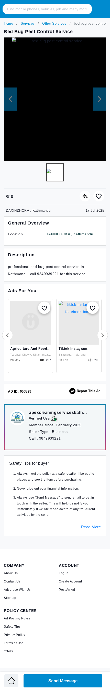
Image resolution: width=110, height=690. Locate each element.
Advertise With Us (17, 589)
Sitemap (10, 598)
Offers (8, 651)
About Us (11, 573)
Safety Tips (12, 626)
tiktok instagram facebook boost (73, 351)
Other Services (54, 23)
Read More (91, 527)
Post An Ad (67, 589)
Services (27, 23)
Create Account (70, 581)
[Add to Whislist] (44, 308)
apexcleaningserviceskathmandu (59, 412)
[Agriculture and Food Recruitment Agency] (30, 323)
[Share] (85, 196)
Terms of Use (14, 643)
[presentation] (7, 335)
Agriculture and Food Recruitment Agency (28, 351)
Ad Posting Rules (17, 618)
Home (8, 23)
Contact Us (12, 581)
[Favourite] (98, 196)
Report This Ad (89, 391)
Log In (63, 573)
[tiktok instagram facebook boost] (79, 323)
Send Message (63, 680)
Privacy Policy (14, 635)
